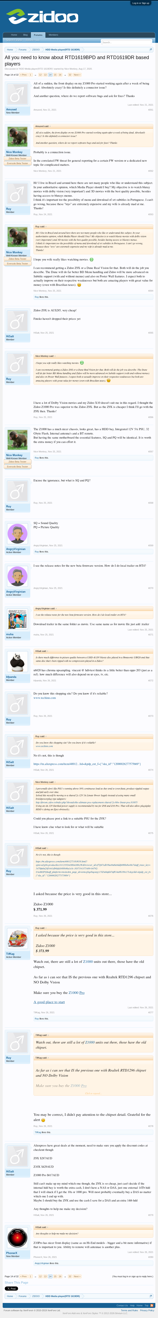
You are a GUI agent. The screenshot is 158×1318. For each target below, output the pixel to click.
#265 (150, 333)
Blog (25, 35)
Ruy (8, 208)
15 (55, 75)
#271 (150, 634)
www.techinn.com (45, 698)
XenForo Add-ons (71, 1313)
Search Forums (14, 40)
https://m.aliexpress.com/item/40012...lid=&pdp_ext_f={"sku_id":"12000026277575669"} (87, 764)
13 (45, 75)
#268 (150, 503)
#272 (150, 680)
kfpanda (11, 676)
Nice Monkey (71, 69)
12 (40, 75)
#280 (150, 1257)
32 (70, 75)
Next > (77, 75)
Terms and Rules (129, 1310)
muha (9, 634)
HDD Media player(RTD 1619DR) (36, 69)
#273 (150, 716)
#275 (150, 833)
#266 (150, 417)
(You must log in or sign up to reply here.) (132, 1276)
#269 (150, 545)
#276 (150, 916)
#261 (150, 110)
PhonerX (11, 1253)
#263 (150, 214)
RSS (151, 1305)
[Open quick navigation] (150, 49)
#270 (150, 588)
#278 (150, 1126)
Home (14, 35)
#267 (150, 451)
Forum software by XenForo (32, 1310)
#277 (150, 1012)
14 (50, 75)
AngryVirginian (16, 549)
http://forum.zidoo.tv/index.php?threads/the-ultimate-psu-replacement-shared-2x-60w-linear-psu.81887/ (86, 802)
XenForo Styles (90, 1313)
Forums (38, 35)
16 (60, 75)
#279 (150, 1215)
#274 (150, 770)
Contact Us (122, 1305)
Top (146, 1305)
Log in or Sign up (140, 3)
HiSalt (10, 336)
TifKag (10, 953)
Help (132, 1305)
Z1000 (88, 961)
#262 (150, 171)
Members (53, 35)
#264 (150, 291)
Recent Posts (33, 40)
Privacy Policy (147, 1310)
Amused (11, 109)
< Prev (23, 75)
